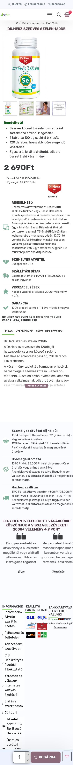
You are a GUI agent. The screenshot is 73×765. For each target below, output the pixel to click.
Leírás (8, 331)
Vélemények (24, 331)
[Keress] (59, 14)
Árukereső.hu (60, 627)
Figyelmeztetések (49, 331)
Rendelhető (13, 123)
